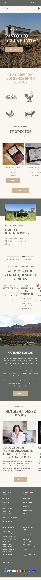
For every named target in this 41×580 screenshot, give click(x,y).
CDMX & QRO (27, 498)
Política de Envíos (10, 517)
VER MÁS (20, 479)
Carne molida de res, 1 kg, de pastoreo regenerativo (13, 170)
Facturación (7, 521)
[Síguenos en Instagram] (25, 554)
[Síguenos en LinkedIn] (34, 554)
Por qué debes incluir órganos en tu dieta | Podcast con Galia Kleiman (18, 452)
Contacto (6, 498)
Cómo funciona (14, 49)
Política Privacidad (7, 503)
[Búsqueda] (7, 9)
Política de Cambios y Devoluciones (8, 511)
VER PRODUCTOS (20, 191)
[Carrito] (37, 9)
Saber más (21, 393)
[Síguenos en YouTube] (29, 554)
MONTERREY (26, 506)
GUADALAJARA (27, 502)
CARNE (14, 137)
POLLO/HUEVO (24, 137)
